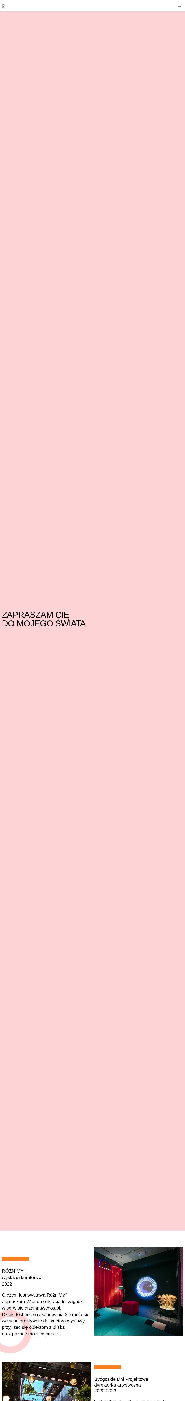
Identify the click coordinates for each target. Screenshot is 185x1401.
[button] (180, 6)
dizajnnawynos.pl (42, 1307)
